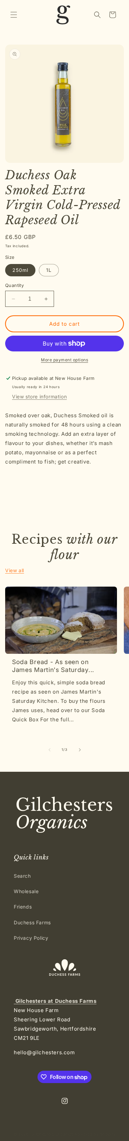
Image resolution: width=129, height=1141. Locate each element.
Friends (23, 907)
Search (22, 876)
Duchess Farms (32, 922)
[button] (13, 14)
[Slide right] (79, 749)
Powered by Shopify (95, 1134)
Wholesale (26, 891)
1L (49, 270)
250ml (20, 270)
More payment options (64, 359)
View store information (39, 396)
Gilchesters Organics (52, 1134)
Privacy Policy (31, 938)
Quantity (14, 285)
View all (14, 570)
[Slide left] (49, 749)
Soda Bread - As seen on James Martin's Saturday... (53, 665)
